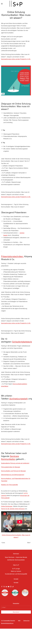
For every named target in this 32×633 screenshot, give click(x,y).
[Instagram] (11, 586)
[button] (2, 3)
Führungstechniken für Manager (10, 467)
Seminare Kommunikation (10, 457)
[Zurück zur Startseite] (16, 3)
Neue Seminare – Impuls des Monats (16, 557)
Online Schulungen (6, 506)
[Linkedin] (6, 586)
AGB (19, 620)
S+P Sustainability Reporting (8, 620)
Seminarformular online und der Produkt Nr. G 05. (16, 59)
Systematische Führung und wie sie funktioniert (15, 463)
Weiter (28, 542)
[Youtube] (8, 586)
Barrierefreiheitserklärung (7, 623)
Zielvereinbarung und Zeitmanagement (12, 475)
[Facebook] (2, 586)
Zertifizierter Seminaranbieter (16, 560)
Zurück (3, 542)
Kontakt (16, 582)
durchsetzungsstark (18, 398)
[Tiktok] (13, 586)
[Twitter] (4, 586)
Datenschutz (26, 620)
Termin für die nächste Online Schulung (12, 509)
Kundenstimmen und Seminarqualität (16, 574)
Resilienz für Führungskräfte (9, 485)
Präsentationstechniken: (12, 256)
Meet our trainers (16, 571)
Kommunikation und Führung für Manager (13, 471)
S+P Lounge (16, 568)
